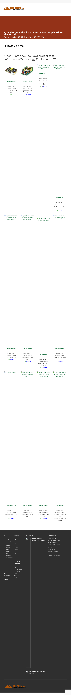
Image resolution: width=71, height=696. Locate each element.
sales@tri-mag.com (56, 544)
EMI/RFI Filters (17, 536)
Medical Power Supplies (8, 549)
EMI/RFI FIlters (18, 564)
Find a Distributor (7, 574)
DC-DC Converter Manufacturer (9, 555)
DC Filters (17, 550)
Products (6, 536)
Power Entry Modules (18, 542)
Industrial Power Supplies (8, 543)
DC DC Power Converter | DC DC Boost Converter (18, 568)
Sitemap (44, 683)
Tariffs (6, 579)
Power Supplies (17, 560)
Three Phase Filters (18, 553)
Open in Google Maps (54, 555)
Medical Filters (17, 546)
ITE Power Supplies (8, 539)
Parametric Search (17, 557)
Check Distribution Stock (17, 575)
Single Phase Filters (18, 539)
